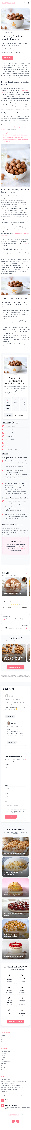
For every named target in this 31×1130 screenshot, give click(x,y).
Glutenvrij (3, 1057)
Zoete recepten (5, 1053)
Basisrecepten (4, 1072)
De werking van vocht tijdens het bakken (11, 1085)
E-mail (7, 793)
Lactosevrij (3, 1055)
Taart (2, 1065)
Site (6, 801)
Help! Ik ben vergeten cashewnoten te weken (12, 1096)
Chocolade (3, 1068)
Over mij (3, 1035)
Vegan (2, 1059)
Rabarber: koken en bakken (8, 1083)
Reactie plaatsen (11, 817)
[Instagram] (17, 1121)
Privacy (3, 1040)
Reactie (7, 764)
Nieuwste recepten (5, 1051)
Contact (3, 1037)
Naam (7, 785)
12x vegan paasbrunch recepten (9, 1089)
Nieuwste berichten (6, 1079)
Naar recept (7, 57)
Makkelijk (3, 1063)
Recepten (3, 1042)
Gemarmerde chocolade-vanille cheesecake (15, 135)
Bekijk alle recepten (14, 1021)
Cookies (15, 1118)
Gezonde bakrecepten (6, 1061)
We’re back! (4, 1091)
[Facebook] (13, 1121)
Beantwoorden (9, 716)
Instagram (22, 548)
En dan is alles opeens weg (7, 1093)
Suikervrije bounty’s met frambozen (13, 137)
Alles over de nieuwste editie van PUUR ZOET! (12, 1087)
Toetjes (3, 1070)
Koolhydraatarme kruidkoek (11, 133)
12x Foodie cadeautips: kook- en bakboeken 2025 (13, 1081)
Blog (2, 1044)
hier (26, 243)
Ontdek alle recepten (14, 667)
